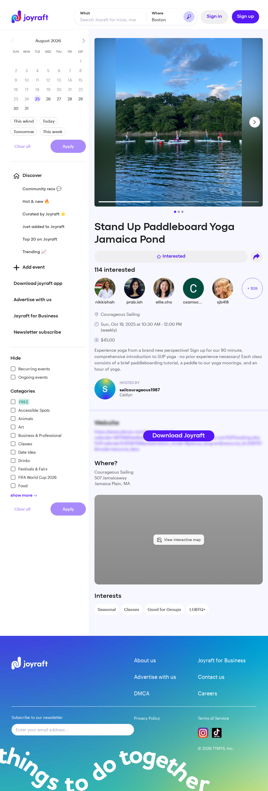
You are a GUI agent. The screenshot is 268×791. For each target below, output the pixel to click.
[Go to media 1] (175, 212)
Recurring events (34, 368)
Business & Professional (40, 435)
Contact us (211, 677)
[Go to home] (30, 16)
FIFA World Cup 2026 (37, 477)
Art (21, 427)
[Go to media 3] (182, 212)
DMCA (141, 693)
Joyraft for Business (222, 660)
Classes (25, 443)
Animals (25, 418)
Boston (159, 19)
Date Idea (27, 452)
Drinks (24, 460)
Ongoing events (33, 377)
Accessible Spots (34, 410)
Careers (207, 693)
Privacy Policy (147, 718)
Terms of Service (213, 718)
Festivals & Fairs (32, 469)
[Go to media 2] (179, 212)
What (85, 13)
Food (22, 485)
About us (145, 660)
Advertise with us (155, 677)
